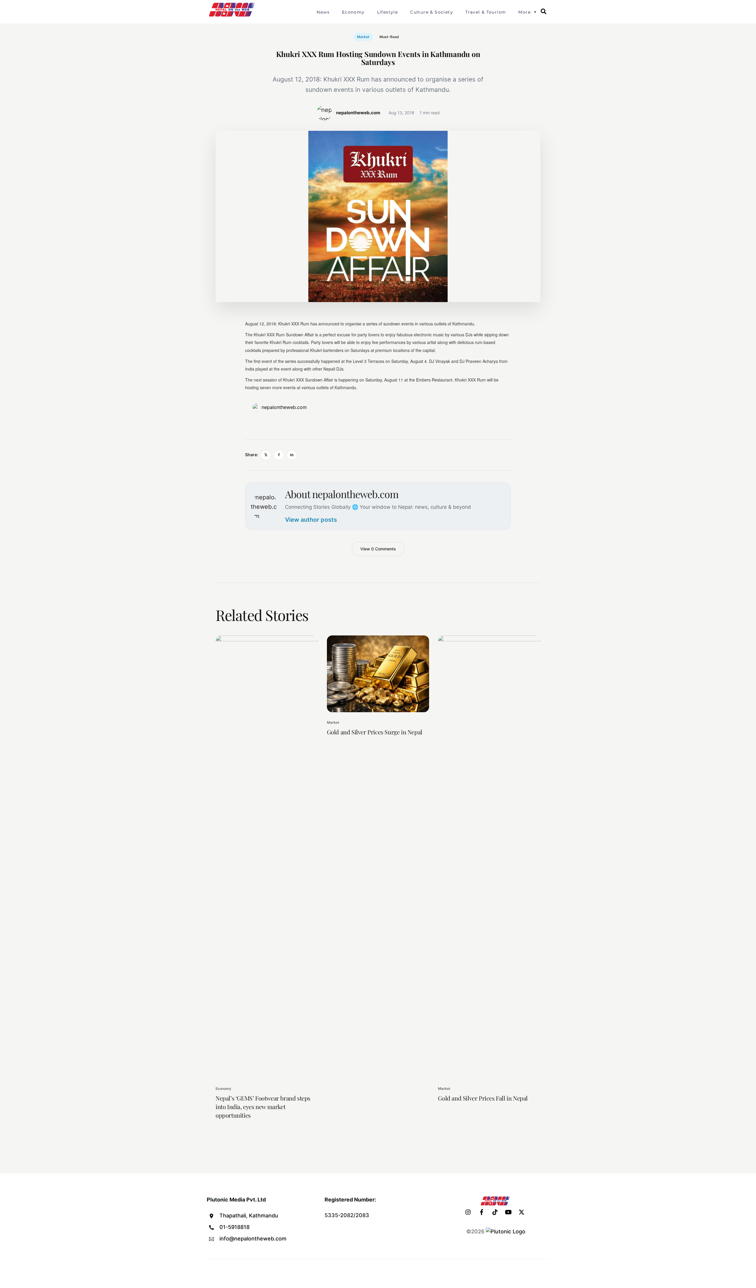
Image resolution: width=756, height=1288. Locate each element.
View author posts (311, 519)
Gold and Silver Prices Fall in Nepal (483, 1098)
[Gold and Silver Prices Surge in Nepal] (378, 673)
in (292, 454)
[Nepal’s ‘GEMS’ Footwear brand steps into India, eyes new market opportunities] (267, 856)
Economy (353, 12)
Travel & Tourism (485, 12)
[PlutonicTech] (505, 1231)
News (323, 12)
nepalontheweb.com (284, 407)
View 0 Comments (378, 548)
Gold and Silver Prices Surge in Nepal (374, 732)
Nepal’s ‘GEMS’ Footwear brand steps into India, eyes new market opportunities (263, 1106)
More (524, 12)
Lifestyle (387, 12)
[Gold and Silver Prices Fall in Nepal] (489, 856)
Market (363, 37)
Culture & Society (431, 12)
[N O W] (233, 15)
